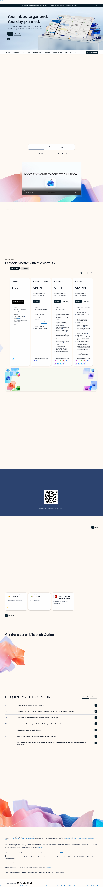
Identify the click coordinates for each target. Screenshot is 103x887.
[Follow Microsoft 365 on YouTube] (24, 883)
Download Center (89, 885)
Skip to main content (5, 0)
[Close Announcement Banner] (96, 5)
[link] (7, 53)
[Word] (58, 361)
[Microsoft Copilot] (55, 361)
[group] (20, 229)
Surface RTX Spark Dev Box (28, 885)
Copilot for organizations (40, 885)
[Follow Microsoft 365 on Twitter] (21, 883)
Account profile (80, 885)
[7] (5, 870)
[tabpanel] (51, 95)
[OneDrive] (37, 361)
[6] (5, 865)
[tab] (9, 69)
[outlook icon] (13, 358)
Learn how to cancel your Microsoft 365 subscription (23, 838)
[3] (5, 850)
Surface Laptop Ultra (17, 885)
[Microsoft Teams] (63, 363)
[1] (5, 834)
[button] (11, 241)
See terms (44, 297)
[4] (5, 854)
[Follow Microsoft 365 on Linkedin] (18, 883)
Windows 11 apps (73, 885)
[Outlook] (34, 361)
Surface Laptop (8, 885)
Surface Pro (2, 885)
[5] (5, 860)
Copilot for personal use (51, 885)
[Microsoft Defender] (61, 363)
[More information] (24, 316)
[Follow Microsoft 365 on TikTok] (31, 883)
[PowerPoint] (63, 361)
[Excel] (61, 361)
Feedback (5, 883)
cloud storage (19, 318)
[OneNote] (55, 363)
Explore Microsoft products (63, 885)
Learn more (39, 847)
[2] (5, 842)
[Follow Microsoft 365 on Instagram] (28, 883)
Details (61, 852)
